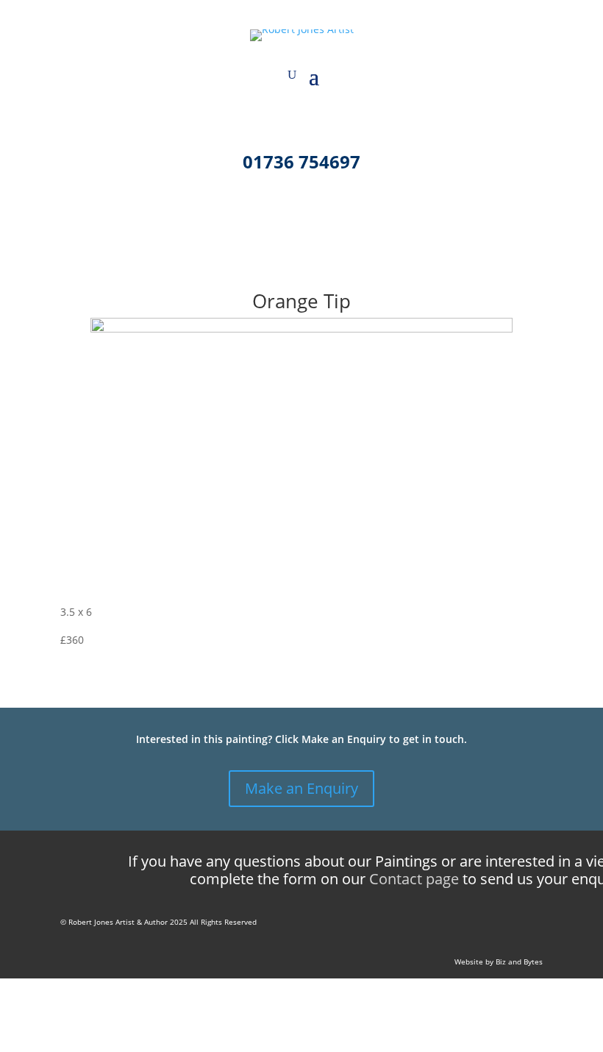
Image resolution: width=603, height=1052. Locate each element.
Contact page (414, 879)
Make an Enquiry (301, 788)
